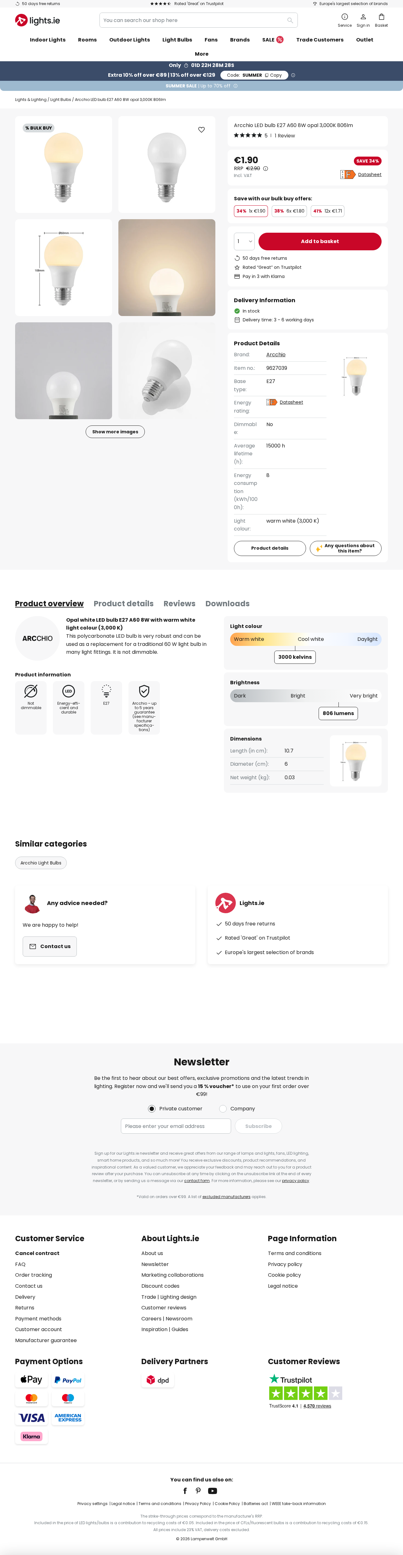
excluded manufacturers (226, 1196)
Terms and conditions (294, 1253)
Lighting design (178, 1297)
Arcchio (276, 354)
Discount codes (160, 1286)
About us (152, 1253)
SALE (268, 39)
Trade (148, 1297)
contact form (197, 1180)
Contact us (29, 1286)
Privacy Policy (198, 1503)
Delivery (25, 1297)
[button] (63, 267)
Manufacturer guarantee (46, 1340)
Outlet (364, 39)
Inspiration (154, 1329)
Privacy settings (92, 1503)
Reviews (180, 603)
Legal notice (283, 1286)
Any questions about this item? (350, 548)
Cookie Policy (227, 1503)
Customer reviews (163, 1307)
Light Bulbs (60, 99)
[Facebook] (189, 1491)
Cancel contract (37, 1253)
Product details (124, 603)
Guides (180, 1329)
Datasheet (370, 174)
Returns (24, 1307)
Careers (151, 1318)
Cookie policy (284, 1275)
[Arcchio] (37, 638)
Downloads (228, 603)
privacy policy (295, 1180)
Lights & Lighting (31, 99)
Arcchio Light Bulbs (40, 863)
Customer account (38, 1329)
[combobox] (199, 20)
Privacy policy (285, 1264)
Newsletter (155, 1264)
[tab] (49, 604)
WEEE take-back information (299, 1503)
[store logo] (37, 20)
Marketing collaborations (172, 1275)
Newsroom (179, 1318)
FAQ (20, 1264)
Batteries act (256, 1503)
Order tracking (33, 1275)
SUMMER (254, 75)
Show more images (115, 432)
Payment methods (38, 1318)
